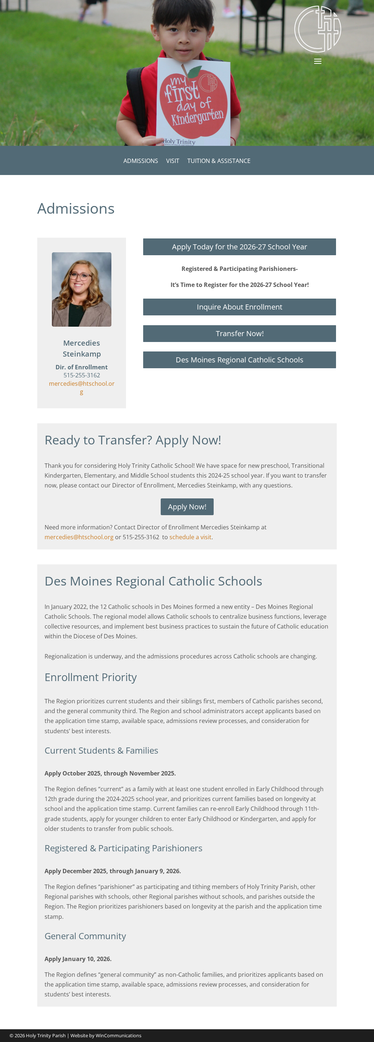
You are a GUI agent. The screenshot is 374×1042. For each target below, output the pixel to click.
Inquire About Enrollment (239, 307)
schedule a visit (190, 537)
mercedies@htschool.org (82, 388)
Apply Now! (187, 507)
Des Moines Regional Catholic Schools (240, 360)
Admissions (140, 161)
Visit (172, 161)
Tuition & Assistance (219, 161)
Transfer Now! (240, 333)
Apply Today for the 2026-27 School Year (239, 247)
